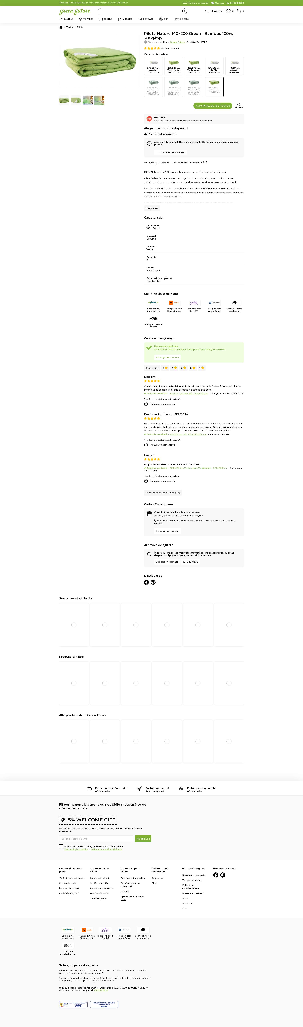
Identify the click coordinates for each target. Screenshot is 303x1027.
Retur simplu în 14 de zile (111, 788)
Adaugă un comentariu (163, 404)
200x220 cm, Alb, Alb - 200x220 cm (153, 70)
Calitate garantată (157, 788)
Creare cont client (99, 878)
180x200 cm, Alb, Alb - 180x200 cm (214, 70)
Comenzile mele (67, 883)
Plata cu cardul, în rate (201, 788)
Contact (219, 3)
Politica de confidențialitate (106, 849)
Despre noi (157, 878)
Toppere (88, 19)
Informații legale (193, 868)
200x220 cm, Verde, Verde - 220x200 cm (173, 70)
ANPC (185, 898)
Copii (167, 19)
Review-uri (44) (198, 162)
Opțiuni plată (180, 162)
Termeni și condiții (192, 880)
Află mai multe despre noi (161, 870)
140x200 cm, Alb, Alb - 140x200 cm (234, 70)
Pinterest (222, 875)
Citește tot (152, 208)
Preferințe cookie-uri (193, 893)
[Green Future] (61, 27)
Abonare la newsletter (171, 152)
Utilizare (163, 162)
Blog (154, 883)
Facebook (215, 875)
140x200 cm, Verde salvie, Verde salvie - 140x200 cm (194, 91)
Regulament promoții (193, 875)
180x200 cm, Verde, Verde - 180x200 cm (193, 70)
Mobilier (128, 19)
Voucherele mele (99, 893)
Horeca (184, 19)
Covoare (148, 19)
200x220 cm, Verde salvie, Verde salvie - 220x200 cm (153, 91)
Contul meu (212, 11)
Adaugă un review (167, 357)
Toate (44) (152, 368)
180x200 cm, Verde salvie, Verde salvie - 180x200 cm (174, 91)
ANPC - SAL (188, 903)
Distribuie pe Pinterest (153, 582)
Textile (108, 19)
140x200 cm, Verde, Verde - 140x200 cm (214, 90)
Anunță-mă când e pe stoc (213, 106)
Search (184, 11)
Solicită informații (167, 561)
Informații (150, 162)
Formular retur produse (133, 878)
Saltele (68, 19)
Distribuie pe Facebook (146, 582)
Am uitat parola (98, 898)
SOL (184, 908)
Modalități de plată (69, 893)
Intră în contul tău (99, 883)
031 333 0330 (237, 3)
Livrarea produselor (69, 888)
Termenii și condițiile (76, 849)
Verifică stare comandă (195, 3)
